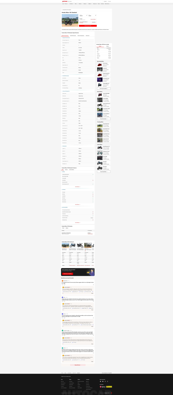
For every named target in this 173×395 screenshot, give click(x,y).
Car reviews (63, 384)
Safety (62, 169)
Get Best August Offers (87, 25)
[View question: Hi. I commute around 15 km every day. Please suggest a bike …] (78, 287)
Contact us (87, 384)
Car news (62, 386)
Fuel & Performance (73, 35)
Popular (100, 46)
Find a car (66, 3)
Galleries (89, 3)
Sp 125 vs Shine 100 (87, 265)
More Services (107, 3)
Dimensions (87, 35)
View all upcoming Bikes (103, 88)
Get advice (102, 3)
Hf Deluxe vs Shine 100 (72, 265)
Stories (99, 3)
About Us (87, 381)
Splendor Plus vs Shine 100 (80, 265)
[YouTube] (100, 381)
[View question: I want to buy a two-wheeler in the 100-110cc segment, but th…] (78, 304)
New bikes (70, 381)
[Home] (63, 3)
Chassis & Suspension (81, 35)
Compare (74, 243)
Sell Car (79, 386)
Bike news (70, 386)
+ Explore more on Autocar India (66, 376)
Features (85, 3)
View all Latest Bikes (103, 171)
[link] (99, 64)
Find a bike (71, 3)
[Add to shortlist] (77, 15)
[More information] (86, 21)
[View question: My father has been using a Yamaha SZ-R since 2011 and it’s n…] (78, 355)
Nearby (107, 46)
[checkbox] (75, 243)
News (75, 3)
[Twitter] (107, 381)
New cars (62, 381)
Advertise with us (88, 389)
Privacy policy (88, 386)
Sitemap (79, 384)
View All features (77, 186)
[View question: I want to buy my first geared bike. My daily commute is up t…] (78, 337)
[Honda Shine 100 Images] (70, 20)
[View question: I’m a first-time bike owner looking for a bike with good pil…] (78, 320)
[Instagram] (103, 381)
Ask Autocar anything (81, 381)
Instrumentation (71, 169)
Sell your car (95, 3)
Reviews (80, 3)
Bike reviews (71, 384)
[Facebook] (105, 381)
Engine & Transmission (65, 35)
